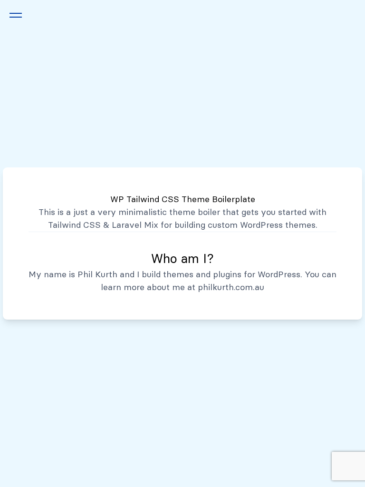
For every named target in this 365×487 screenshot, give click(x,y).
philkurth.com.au (231, 287)
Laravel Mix (135, 225)
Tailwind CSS (74, 225)
